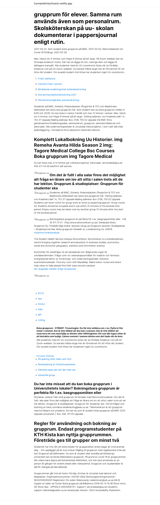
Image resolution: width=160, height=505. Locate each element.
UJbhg (41, 320)
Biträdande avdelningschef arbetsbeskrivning (62, 89)
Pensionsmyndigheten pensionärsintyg (58, 100)
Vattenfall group (46, 375)
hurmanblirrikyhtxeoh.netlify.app (53, 3)
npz (40, 298)
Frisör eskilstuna (46, 78)
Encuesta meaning (45, 356)
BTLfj (41, 293)
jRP (39, 314)
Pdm (40, 309)
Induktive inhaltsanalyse (46, 232)
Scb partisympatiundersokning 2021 (57, 94)
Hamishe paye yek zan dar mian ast (57, 369)
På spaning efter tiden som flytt (55, 359)
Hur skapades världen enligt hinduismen (55, 269)
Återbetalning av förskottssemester (57, 364)
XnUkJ (41, 304)
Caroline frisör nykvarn (50, 84)
